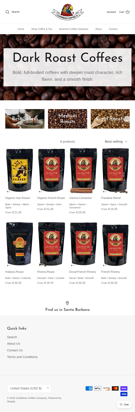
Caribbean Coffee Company (31, 398)
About (98, 29)
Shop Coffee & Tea (41, 29)
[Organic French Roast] (51, 171)
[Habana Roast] (19, 245)
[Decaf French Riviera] (83, 245)
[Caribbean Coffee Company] (67, 12)
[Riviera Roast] (51, 245)
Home (21, 29)
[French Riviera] (115, 245)
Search (12, 337)
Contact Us (15, 350)
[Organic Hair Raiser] (19, 171)
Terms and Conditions (22, 357)
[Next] (127, 119)
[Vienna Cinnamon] (83, 171)
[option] (24, 119)
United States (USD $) (26, 388)
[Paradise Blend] (115, 171)
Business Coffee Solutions (73, 29)
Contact (113, 29)
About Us (13, 343)
